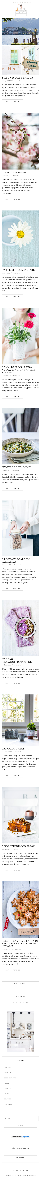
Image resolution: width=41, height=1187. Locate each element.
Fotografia (9, 1104)
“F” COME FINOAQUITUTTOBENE (17, 660)
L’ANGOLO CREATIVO (15, 748)
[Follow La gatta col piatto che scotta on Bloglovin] (20, 1136)
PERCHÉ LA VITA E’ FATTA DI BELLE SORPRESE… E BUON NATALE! (20, 944)
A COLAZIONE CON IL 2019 (18, 846)
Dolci (6, 1083)
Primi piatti (8, 1072)
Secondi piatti (10, 1078)
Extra (6, 1093)
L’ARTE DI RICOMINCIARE (18, 270)
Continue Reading (12, 101)
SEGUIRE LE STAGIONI (16, 467)
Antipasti (8, 1067)
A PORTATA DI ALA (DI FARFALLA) (16, 560)
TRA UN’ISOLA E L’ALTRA (17, 77)
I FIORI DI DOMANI (14, 172)
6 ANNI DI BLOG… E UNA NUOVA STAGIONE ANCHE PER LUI (18, 370)
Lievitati (7, 1088)
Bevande (7, 1099)
